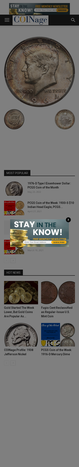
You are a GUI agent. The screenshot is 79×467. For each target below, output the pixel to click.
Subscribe (59, 242)
